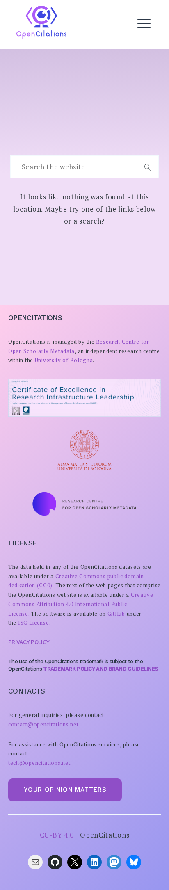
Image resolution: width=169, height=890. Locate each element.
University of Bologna (64, 360)
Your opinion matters (65, 789)
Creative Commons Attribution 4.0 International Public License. (80, 604)
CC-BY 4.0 (57, 835)
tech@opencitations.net (39, 763)
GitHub (116, 613)
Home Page (44, 45)
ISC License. (34, 622)
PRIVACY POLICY (28, 642)
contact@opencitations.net (43, 724)
